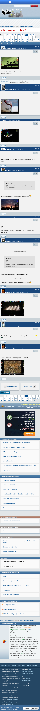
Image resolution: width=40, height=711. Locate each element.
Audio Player (6, 470)
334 (22, 34)
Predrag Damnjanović (7, 702)
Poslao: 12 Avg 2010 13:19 (24, 89)
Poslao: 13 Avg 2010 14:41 (18, 326)
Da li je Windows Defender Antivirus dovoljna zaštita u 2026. (20, 465)
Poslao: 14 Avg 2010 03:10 (22, 348)
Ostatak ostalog (9, 26)
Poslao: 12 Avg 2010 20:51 (18, 170)
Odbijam (35, 708)
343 (19, 37)
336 (30, 34)
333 (19, 34)
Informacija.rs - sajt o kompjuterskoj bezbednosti (16, 442)
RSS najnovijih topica (9, 604)
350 (9, 39)
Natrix (4, 576)
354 (23, 39)
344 (23, 37)
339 (5, 37)
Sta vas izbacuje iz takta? (10, 581)
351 (12, 39)
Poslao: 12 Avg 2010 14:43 (19, 149)
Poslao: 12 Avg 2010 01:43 (19, 48)
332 (15, 34)
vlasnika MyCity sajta (13, 699)
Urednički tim (21, 665)
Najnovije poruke (5, 665)
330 (8, 34)
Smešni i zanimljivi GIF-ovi (10, 551)
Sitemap (14, 665)
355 (27, 39)
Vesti (30, 669)
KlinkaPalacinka (10, 89)
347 (34, 37)
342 (16, 37)
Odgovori (6, 392)
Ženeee (5, 508)
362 (16, 41)
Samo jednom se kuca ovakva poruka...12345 (16, 585)
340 (9, 37)
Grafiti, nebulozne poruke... (10, 489)
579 (27, 41)
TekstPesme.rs (29, 673)
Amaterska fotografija (9, 480)
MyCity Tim (10, 704)
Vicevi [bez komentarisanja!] (11, 498)
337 (33, 34)
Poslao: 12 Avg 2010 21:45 (14, 217)
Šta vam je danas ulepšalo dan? (12, 521)
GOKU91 (8, 48)
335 (26, 34)
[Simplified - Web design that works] (28, 685)
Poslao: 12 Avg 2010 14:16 (14, 120)
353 (19, 39)
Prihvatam (27, 708)
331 (12, 34)
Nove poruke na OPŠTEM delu (10, 476)
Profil (4, 77)
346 (30, 37)
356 (30, 39)
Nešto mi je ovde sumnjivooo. (11, 594)
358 (2, 41)
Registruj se (4, 81)
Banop (3, 120)
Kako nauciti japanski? (9, 503)
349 (5, 39)
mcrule (7, 326)
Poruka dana (6, 531)
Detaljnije (29, 629)
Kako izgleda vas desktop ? (27, 26)
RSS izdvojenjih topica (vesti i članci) (13, 614)
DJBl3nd (8, 149)
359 (5, 41)
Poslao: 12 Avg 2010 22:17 (18, 241)
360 (9, 41)
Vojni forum (24, 671)
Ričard (7, 170)
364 (23, 41)
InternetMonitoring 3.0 (9, 461)
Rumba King (9, 292)
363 (19, 41)
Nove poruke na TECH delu (9, 439)
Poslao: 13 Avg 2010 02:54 (22, 292)
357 (2, 400)
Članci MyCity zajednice (32, 665)
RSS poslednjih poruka (9, 609)
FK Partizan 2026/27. (9, 485)
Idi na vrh (37, 400)
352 (16, 39)
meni (10, 2)
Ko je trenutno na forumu (9, 623)
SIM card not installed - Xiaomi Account (14, 447)
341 (12, 37)
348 (2, 39)
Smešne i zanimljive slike (10, 547)
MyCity (2, 26)
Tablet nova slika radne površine (12, 452)
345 (27, 37)
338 (2, 37)
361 (12, 41)
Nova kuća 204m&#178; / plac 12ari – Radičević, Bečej (18, 494)
